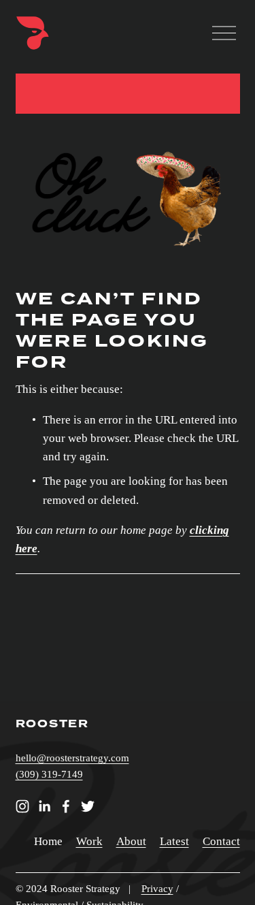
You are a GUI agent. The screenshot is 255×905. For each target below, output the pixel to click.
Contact (221, 841)
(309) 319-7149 (49, 774)
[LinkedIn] (44, 806)
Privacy (157, 888)
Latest (174, 841)
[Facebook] (66, 806)
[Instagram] (22, 806)
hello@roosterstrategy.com (72, 757)
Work (89, 841)
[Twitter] (88, 806)
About (131, 841)
